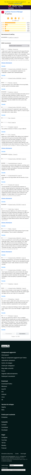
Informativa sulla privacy (7, 453)
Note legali (23, 453)
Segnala (3, 66)
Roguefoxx (11, 299)
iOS (2, 391)
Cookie (17, 453)
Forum (3, 371)
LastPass (9, 13)
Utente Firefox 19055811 (15, 257)
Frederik (11, 127)
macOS (3, 389)
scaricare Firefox (18, 3)
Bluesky (3, 445)
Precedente (9, 333)
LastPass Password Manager (14, 12)
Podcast (3, 448)
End (10, 122)
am (9, 118)
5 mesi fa (13, 118)
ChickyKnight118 (13, 175)
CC (9, 134)
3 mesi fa (15, 82)
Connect (4, 424)
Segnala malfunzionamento (9, 373)
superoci (11, 92)
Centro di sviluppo (6, 363)
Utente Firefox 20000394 (15, 78)
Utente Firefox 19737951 (15, 204)
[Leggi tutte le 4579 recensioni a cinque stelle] (15, 22)
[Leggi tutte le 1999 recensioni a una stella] (15, 30)
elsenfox (11, 283)
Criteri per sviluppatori (7, 365)
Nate (10, 228)
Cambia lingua (4, 465)
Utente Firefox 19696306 (15, 288)
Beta (2, 409)
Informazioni (5, 355)
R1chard (11, 315)
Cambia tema (4, 468)
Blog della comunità (7, 368)
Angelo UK (11, 184)
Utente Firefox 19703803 (15, 270)
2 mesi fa (24, 78)
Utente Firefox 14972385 (15, 158)
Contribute (4, 427)
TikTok (3, 442)
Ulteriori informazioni (6, 62)
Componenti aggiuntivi (8, 352)
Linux (3, 397)
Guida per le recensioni (8, 376)
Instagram (4, 437)
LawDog (11, 37)
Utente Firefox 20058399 (15, 69)
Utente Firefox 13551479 (15, 107)
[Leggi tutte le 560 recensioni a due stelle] (15, 28)
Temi (16, 8)
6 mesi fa (24, 158)
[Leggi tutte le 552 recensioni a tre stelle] (15, 26)
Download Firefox (6, 383)
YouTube (4, 440)
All (2, 399)
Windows (4, 386)
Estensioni (11, 8)
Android (3, 394)
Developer (4, 430)
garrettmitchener (13, 163)
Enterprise (4, 417)
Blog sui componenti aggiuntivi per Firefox (14, 357)
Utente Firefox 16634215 (15, 238)
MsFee (10, 49)
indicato (17, 456)
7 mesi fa (16, 209)
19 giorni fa (24, 69)
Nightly (3, 407)
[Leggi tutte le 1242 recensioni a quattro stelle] (15, 24)
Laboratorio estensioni (8, 360)
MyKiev (10, 154)
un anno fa (15, 37)
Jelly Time (11, 209)
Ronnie (10, 82)
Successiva (22, 333)
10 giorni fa (15, 49)
